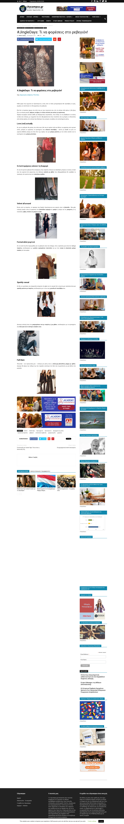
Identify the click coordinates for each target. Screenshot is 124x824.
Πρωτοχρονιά (40, 430)
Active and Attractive (39, 27)
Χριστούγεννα (48, 430)
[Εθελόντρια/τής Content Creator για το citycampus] (26, 481)
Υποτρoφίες (46, 17)
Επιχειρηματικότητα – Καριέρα (62, 17)
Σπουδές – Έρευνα (32, 17)
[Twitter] (103, 1)
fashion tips (32, 430)
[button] (105, 19)
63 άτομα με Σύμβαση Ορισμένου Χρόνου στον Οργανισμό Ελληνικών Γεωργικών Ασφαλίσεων (93, 690)
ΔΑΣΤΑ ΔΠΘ (84, 671)
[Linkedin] (97, 1)
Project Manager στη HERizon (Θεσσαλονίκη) (91, 683)
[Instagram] (94, 1)
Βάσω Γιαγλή (22, 35)
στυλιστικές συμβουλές (41, 432)
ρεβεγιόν (32, 432)
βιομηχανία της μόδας (58, 430)
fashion (25, 430)
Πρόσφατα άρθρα (20, 27)
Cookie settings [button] (92, 821)
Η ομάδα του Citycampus (24, 803)
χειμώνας (59, 432)
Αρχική (22, 17)
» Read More (83, 112)
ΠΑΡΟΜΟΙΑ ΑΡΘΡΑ (23, 471)
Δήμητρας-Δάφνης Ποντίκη (29, 95)
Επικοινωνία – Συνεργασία (24, 800)
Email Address (85, 654)
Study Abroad (57, 21)
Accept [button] (101, 821)
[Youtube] (106, 1)
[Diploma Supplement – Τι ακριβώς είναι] (66, 481)
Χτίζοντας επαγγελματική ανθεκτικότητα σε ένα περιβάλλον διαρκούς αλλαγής (93, 676)
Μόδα (45, 27)
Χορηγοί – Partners (22, 805)
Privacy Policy (69, 21)
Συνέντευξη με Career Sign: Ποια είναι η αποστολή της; (28, 448)
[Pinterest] (100, 1)
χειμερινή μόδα (52, 432)
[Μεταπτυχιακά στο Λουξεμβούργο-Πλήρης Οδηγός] (46, 481)
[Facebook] (92, 1)
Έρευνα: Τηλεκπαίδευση (84, 21)
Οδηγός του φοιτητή (27, 21)
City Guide (40, 21)
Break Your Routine (81, 17)
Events (48, 21)
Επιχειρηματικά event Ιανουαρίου (66, 447)
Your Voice (95, 17)
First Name (83, 659)
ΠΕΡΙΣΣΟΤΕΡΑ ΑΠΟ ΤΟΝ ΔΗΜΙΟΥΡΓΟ (40, 471)
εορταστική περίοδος (23, 432)
